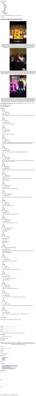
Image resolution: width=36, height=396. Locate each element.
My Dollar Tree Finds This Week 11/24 (8, 368)
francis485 (6, 166)
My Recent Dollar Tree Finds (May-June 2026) (9, 367)
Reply (3, 125)
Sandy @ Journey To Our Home (10, 247)
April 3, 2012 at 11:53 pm (6, 176)
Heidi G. (6, 148)
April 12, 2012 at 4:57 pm (6, 295)
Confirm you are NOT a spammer (6, 336)
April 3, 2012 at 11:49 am (6, 150)
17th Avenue (5, 394)
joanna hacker (7, 219)
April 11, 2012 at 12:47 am (6, 276)
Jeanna (6, 310)
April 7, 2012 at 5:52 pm (6, 238)
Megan (6, 120)
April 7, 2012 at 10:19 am (6, 229)
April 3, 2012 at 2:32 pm (6, 168)
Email (1, 329)
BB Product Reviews (3, 1)
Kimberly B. (7, 285)
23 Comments (8, 105)
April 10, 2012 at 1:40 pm (6, 259)
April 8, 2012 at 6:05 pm (6, 249)
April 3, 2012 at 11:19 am (6, 130)
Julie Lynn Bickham (8, 193)
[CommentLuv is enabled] (4, 338)
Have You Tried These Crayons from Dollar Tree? (9, 366)
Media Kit (3, 358)
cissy (6, 302)
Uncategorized (6, 106)
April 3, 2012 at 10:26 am (6, 113)
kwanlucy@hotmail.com (6, 279)
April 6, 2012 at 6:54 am (6, 212)
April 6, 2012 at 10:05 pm (6, 221)
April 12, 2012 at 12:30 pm (6, 286)
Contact (3, 359)
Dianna (6, 139)
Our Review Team (5, 357)
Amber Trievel (7, 157)
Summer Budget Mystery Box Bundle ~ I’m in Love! (10, 365)
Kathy (6, 257)
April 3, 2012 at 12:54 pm (6, 158)
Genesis (17, 394)
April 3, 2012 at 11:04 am (6, 122)
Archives (1, 353)
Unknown (6, 202)
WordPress (13, 394)
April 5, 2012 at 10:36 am (6, 195)
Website (1, 331)
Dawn (6, 266)
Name (1, 327)
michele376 (6, 175)
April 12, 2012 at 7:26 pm (6, 303)
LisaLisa (6, 112)
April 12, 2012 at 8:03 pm (6, 312)
